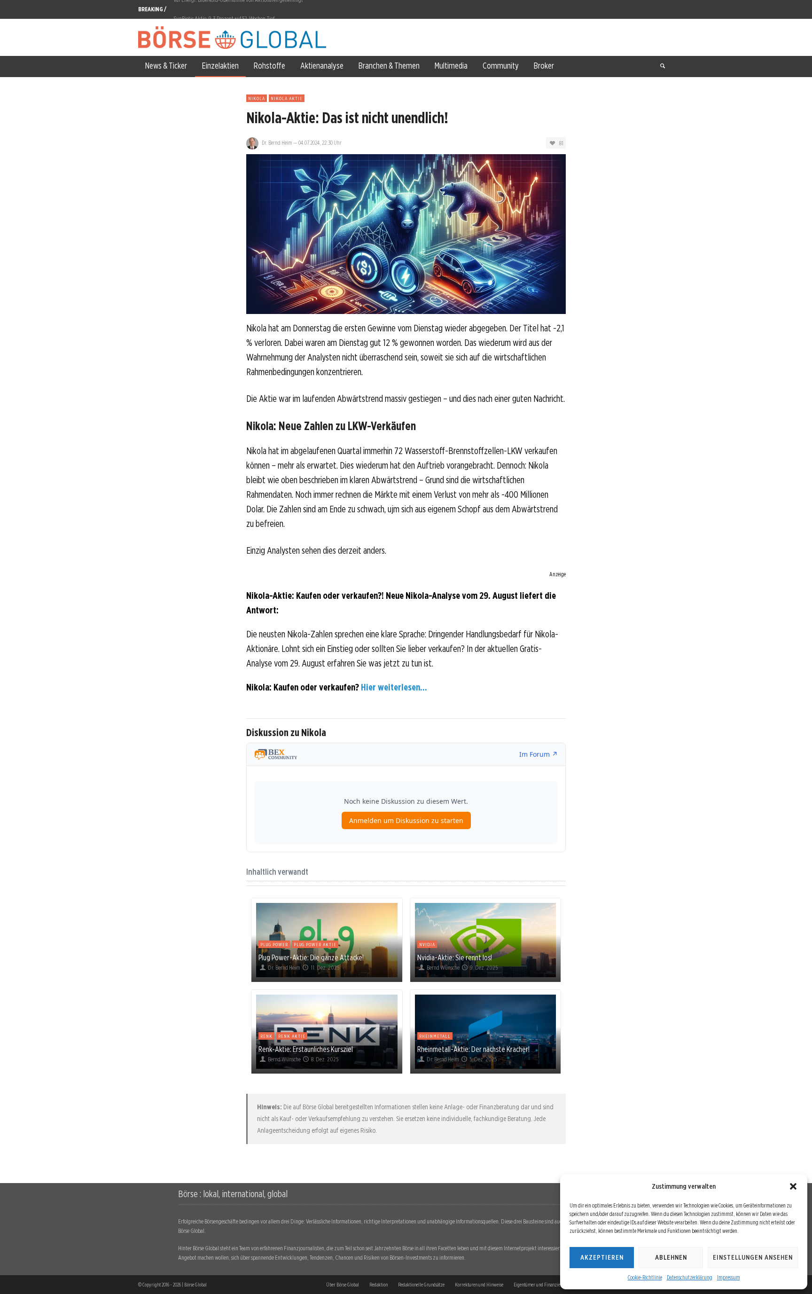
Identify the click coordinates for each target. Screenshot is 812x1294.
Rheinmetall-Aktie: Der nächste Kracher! (473, 1049)
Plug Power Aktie (315, 944)
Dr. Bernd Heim (277, 142)
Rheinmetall (435, 1036)
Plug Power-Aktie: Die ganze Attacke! (311, 957)
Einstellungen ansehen (753, 1257)
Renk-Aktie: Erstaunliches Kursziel (305, 1049)
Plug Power (274, 944)
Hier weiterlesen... (394, 687)
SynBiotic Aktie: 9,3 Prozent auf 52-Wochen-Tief (223, 9)
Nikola (256, 98)
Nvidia (427, 944)
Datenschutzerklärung (689, 1277)
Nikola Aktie (287, 98)
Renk (266, 1036)
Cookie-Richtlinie (645, 1277)
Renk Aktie (291, 1036)
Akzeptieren (602, 1257)
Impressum (728, 1277)
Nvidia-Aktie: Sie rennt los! (454, 957)
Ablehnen (671, 1257)
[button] (793, 1186)
